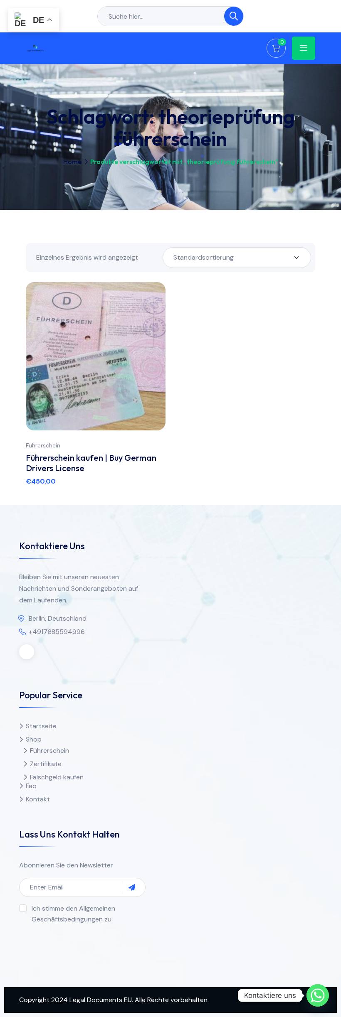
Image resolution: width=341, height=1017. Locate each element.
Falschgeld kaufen (57, 777)
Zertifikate (46, 763)
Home (72, 161)
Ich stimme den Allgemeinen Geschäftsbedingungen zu (73, 914)
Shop (34, 739)
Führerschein (43, 445)
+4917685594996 (57, 631)
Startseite (41, 726)
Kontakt (38, 799)
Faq (31, 785)
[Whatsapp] (317, 995)
